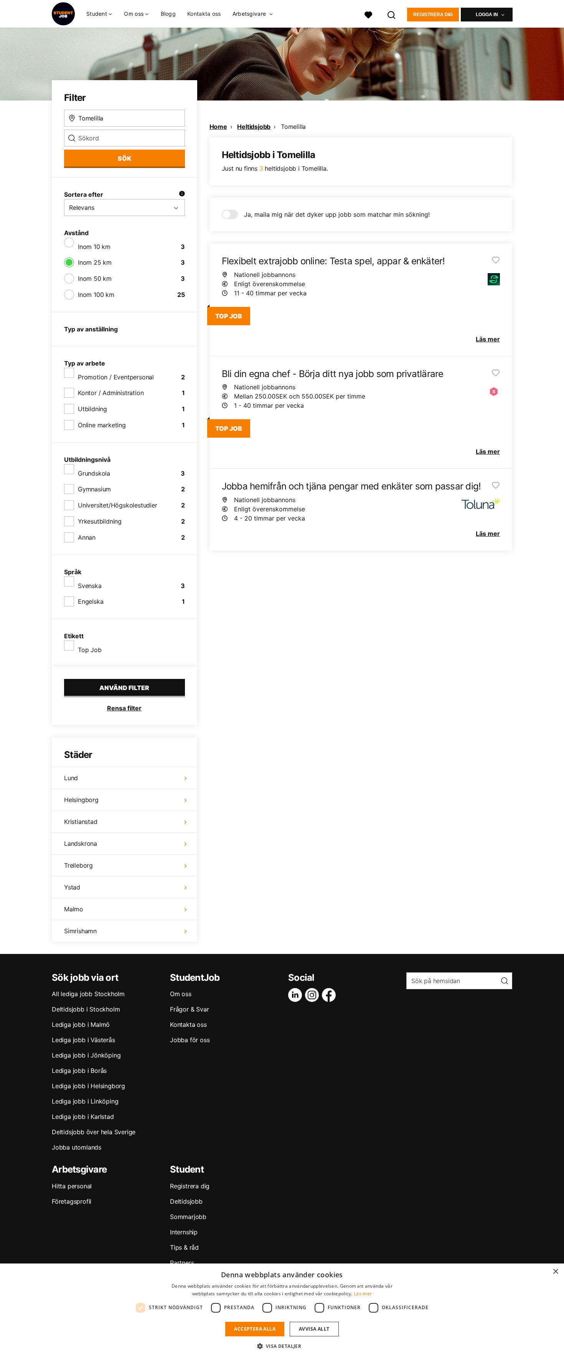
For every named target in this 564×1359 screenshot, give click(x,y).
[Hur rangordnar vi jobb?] (182, 194)
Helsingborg (81, 800)
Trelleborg (78, 865)
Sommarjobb (188, 1217)
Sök (124, 158)
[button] (282, 1346)
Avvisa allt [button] (314, 1329)
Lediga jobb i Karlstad (83, 1116)
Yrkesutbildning (100, 521)
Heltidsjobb (253, 126)
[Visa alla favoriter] (368, 14)
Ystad (72, 887)
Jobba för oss (189, 1040)
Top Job (90, 650)
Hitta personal (72, 1186)
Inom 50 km (95, 278)
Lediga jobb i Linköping (85, 1101)
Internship (184, 1232)
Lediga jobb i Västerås (83, 1040)
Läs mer (363, 1293)
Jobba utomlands (76, 1147)
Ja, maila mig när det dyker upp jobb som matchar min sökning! (337, 214)
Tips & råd (184, 1247)
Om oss (180, 994)
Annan (87, 537)
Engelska (90, 601)
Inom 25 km (95, 262)
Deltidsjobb (186, 1201)
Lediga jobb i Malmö (81, 1024)
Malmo (73, 909)
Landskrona (80, 843)
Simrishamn (80, 931)
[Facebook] (330, 995)
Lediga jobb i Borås (79, 1070)
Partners (182, 1263)
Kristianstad (80, 821)
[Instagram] (313, 995)
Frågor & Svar (189, 1009)
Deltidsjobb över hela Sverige (93, 1132)
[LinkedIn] (296, 995)
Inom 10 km (94, 246)
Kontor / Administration (110, 393)
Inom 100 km (96, 294)
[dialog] (282, 1311)
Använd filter (124, 688)
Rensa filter (124, 708)
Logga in (487, 14)
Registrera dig (433, 14)
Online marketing (102, 425)
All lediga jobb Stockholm (88, 994)
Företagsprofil (71, 1201)
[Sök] (391, 14)
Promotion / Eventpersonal (116, 377)
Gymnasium (94, 489)
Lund (71, 778)
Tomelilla (293, 126)
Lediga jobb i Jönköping (86, 1055)
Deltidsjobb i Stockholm (86, 1009)
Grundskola (94, 473)
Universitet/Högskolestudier (117, 505)
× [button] (555, 1272)
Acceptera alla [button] (254, 1329)
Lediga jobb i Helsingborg (88, 1086)
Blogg (168, 13)
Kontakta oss (204, 13)
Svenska (90, 586)
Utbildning (92, 409)
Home (218, 126)
